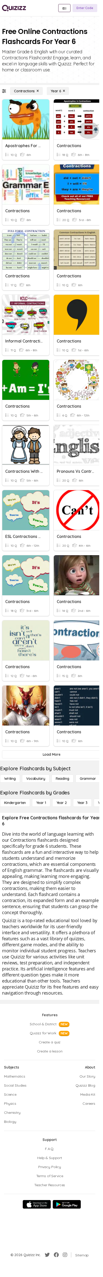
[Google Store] (67, 1204)
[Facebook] (56, 1255)
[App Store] (37, 1204)
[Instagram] (65, 1255)
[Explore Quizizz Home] (14, 8)
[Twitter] (47, 1255)
